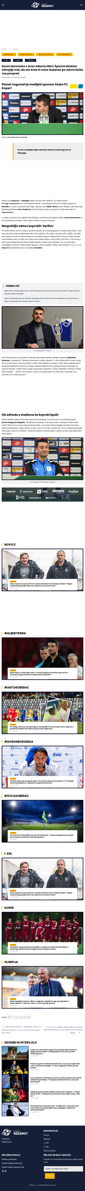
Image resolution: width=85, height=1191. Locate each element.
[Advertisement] (42, 28)
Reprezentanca (50, 1151)
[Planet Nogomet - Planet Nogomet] (42, 5)
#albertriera (8, 54)
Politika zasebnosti (9, 1159)
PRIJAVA (50, 1175)
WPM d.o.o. (33, 1185)
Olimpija (31, 60)
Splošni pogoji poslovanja (12, 1163)
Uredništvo (6, 1139)
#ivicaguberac (64, 54)
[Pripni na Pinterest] (25, 1017)
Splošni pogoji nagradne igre (13, 1167)
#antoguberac (26, 54)
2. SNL (46, 1147)
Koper (18, 60)
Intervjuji (47, 1139)
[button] (3, 5)
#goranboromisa (45, 54)
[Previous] (5, 571)
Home (4, 49)
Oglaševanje (7, 1142)
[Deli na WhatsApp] (9, 1017)
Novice (16, 49)
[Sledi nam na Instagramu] (3, 1171)
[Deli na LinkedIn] (29, 1017)
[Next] (80, 571)
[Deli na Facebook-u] (13, 1017)
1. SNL (6, 60)
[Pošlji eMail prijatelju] (21, 1017)
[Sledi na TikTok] (6, 1171)
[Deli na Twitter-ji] (17, 1017)
